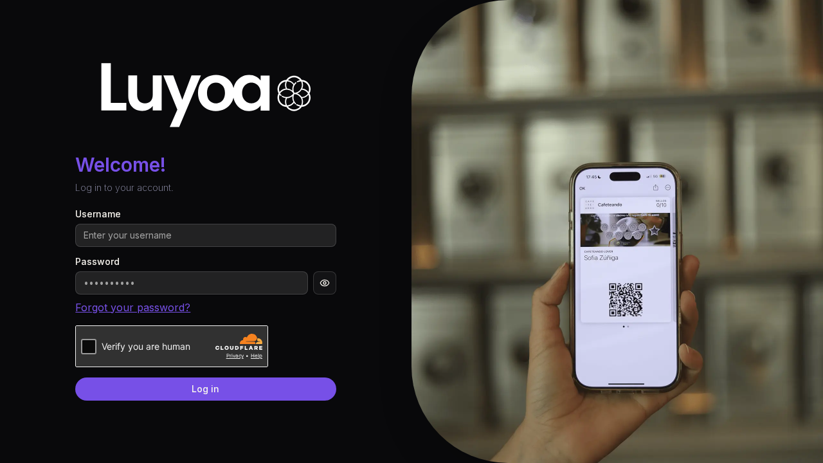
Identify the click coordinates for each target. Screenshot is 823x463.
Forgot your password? (132, 307)
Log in (205, 388)
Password (97, 261)
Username (98, 214)
